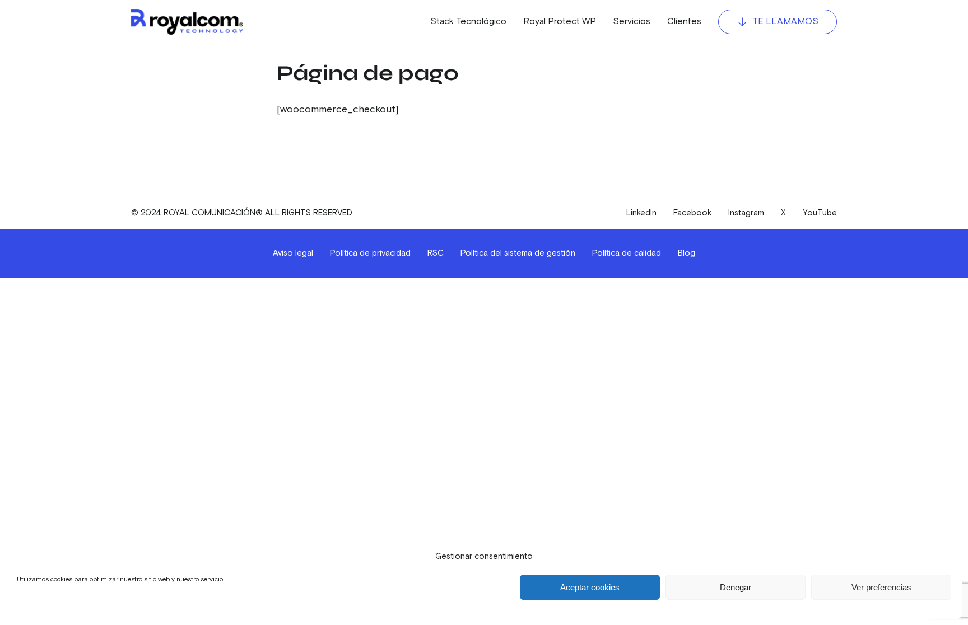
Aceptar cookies (590, 587)
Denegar (735, 587)
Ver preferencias (881, 587)
